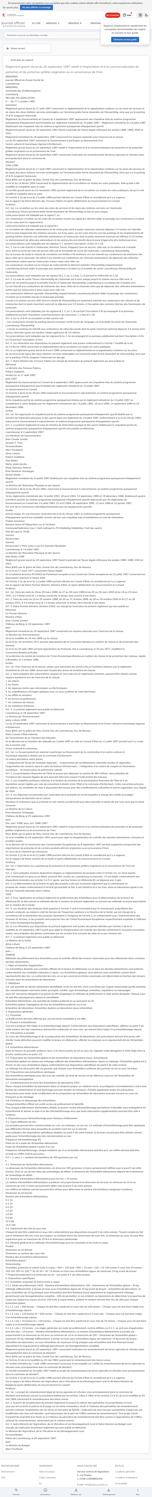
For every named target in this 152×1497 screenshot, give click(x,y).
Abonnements (8, 1471)
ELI (40, 1483)
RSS (3, 1477)
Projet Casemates (47, 1477)
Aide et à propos (47, 1471)
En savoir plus (10, 7)
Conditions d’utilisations (126, 1477)
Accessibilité (121, 1483)
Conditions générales (125, 1471)
